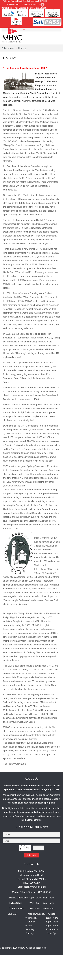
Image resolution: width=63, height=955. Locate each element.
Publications (8, 48)
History (9, 58)
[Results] (42, 4)
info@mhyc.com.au (32, 4)
